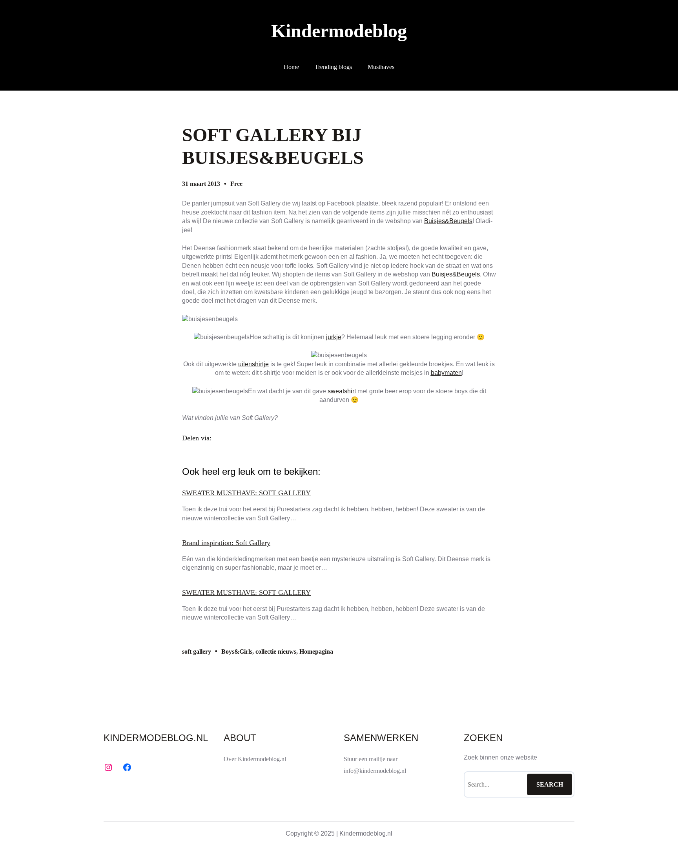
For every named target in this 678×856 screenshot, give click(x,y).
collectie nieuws (275, 651)
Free (236, 183)
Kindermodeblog (339, 30)
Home (291, 67)
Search (549, 784)
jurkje (333, 337)
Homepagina (316, 651)
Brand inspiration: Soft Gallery (226, 543)
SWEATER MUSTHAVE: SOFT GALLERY (246, 493)
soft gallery (196, 651)
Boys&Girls (236, 651)
